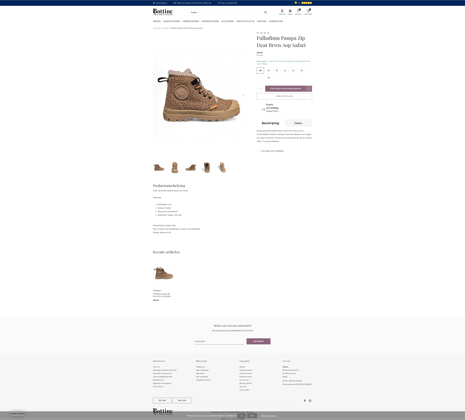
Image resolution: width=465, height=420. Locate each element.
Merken (157, 21)
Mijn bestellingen (202, 370)
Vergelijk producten (203, 380)
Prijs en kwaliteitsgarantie (162, 377)
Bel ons (162, 400)
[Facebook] (305, 400)
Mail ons (182, 400)
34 (260, 78)
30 (277, 70)
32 (293, 70)
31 (285, 70)
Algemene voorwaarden (162, 383)
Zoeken (265, 12)
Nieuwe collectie (245, 21)
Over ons (261, 21)
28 (260, 70)
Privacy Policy (158, 387)
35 (268, 78)
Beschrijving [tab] (270, 123)
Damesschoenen (171, 21)
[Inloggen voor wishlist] (309, 89)
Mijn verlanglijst (202, 377)
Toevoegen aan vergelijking (271, 151)
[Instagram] (310, 400)
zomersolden (276, 21)
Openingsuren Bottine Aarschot (165, 370)
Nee (252, 416)
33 (301, 70)
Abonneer (258, 341)
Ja (241, 416)
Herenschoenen (191, 21)
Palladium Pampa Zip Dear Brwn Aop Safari (161, 295)
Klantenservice (158, 380)
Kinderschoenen (210, 21)
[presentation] (243, 95)
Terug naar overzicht (160, 28)
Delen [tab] (298, 123)
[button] (159, 167)
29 (268, 70)
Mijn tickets (200, 373)
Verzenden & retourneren (162, 373)
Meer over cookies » (268, 416)
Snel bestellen (284, 96)
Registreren (200, 367)
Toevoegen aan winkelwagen (285, 88)
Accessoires (227, 21)
